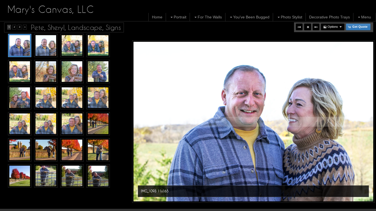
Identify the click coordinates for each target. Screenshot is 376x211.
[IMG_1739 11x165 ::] (19, 150)
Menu (366, 17)
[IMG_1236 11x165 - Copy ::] (19, 123)
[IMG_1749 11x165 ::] (46, 150)
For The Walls (210, 17)
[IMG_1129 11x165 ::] (19, 71)
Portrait (180, 17)
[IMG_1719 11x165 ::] (98, 123)
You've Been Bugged (251, 17)
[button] (299, 26)
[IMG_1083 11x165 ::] (19, 176)
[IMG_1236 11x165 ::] (46, 123)
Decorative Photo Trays (329, 17)
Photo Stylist (291, 17)
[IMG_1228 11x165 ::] (72, 97)
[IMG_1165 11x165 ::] (19, 97)
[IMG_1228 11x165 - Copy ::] (46, 97)
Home (157, 17)
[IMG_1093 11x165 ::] (19, 45)
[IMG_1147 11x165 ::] (46, 71)
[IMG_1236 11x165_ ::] (72, 123)
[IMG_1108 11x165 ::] (72, 45)
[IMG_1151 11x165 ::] (72, 71)
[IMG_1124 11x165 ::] (98, 45)
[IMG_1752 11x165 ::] (72, 150)
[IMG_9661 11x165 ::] (72, 176)
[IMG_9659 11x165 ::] (46, 176)
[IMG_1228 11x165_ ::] (98, 97)
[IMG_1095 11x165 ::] (46, 45)
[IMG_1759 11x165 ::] (98, 150)
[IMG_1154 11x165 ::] (98, 71)
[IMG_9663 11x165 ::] (98, 176)
